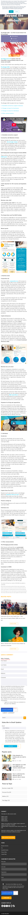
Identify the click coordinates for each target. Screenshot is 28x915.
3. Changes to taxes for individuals (10, 110)
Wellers (5, 796)
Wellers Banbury (4, 820)
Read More (13, 623)
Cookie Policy (4, 854)
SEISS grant (4, 156)
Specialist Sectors (4, 850)
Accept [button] (11, 11)
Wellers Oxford (4, 818)
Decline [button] (16, 11)
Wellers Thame (4, 819)
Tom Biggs (15, 36)
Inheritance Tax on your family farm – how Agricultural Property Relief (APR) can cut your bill (13, 618)
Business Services (4, 845)
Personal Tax (6, 792)
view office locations (8, 837)
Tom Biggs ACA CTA (6, 58)
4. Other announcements (7, 113)
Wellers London (4, 816)
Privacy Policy (20, 695)
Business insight (7, 788)
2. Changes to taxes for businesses (10, 108)
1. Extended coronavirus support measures (12, 105)
